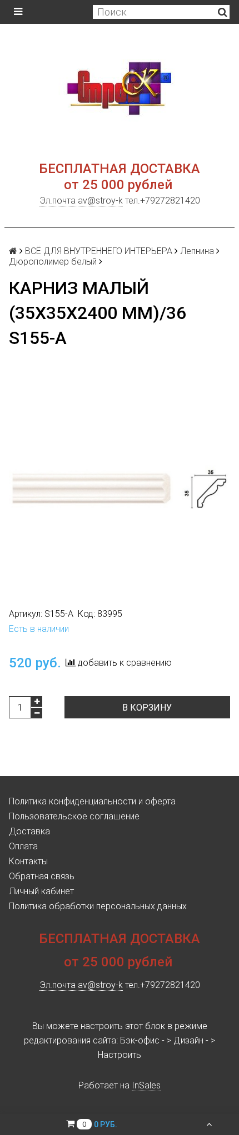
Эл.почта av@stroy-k (81, 200)
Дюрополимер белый (53, 261)
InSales (146, 1085)
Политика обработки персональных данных (98, 906)
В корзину (147, 707)
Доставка (29, 831)
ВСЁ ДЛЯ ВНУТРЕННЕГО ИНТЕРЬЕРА (98, 251)
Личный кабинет (41, 891)
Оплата (23, 846)
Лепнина (197, 251)
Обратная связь (41, 876)
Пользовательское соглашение (74, 816)
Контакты (28, 861)
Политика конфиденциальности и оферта (92, 801)
